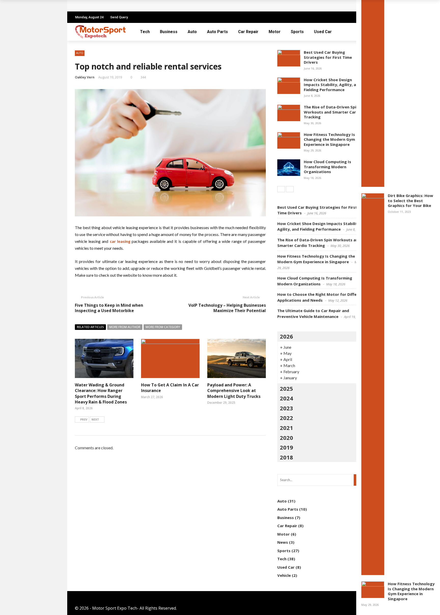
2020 (286, 437)
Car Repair (248, 31)
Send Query (119, 17)
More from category (163, 327)
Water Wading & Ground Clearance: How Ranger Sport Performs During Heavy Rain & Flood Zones (101, 393)
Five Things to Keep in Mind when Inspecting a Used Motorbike (109, 307)
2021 (286, 427)
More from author (124, 327)
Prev (83, 419)
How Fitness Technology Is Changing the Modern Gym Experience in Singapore (411, 591)
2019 (286, 447)
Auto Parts (217, 31)
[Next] (290, 189)
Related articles (90, 327)
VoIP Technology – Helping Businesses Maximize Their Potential (227, 307)
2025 (286, 388)
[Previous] (281, 189)
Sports (297, 31)
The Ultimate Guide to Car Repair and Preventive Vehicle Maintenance (149, 5)
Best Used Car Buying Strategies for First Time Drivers (328, 57)
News (282, 542)
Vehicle (284, 575)
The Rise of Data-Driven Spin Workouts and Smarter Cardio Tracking (333, 111)
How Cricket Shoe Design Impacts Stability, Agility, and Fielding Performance (332, 84)
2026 (286, 336)
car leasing (120, 241)
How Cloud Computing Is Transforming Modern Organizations (327, 166)
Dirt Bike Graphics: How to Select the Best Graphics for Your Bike (410, 200)
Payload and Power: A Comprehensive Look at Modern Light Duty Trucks (233, 390)
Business (168, 31)
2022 (286, 418)
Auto (192, 31)
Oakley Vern (84, 77)
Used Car (323, 31)
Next (95, 419)
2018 (286, 457)
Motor (275, 31)
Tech (145, 31)
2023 (286, 408)
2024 (286, 398)
